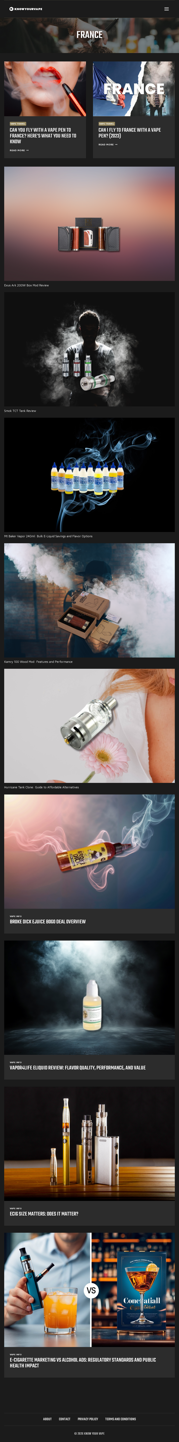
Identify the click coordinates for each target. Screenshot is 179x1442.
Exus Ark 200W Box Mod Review (26, 285)
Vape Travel (18, 124)
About (47, 1419)
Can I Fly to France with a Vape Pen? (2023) (130, 133)
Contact (64, 1419)
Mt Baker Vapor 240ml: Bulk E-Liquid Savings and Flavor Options (48, 536)
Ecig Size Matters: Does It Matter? (44, 1214)
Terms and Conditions (120, 1419)
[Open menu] (166, 8)
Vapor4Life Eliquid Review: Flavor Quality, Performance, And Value (78, 1068)
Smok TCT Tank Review (20, 411)
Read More (19, 150)
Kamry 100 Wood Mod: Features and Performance (38, 661)
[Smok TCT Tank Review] (89, 349)
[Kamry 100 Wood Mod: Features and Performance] (89, 600)
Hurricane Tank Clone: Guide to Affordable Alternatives (41, 787)
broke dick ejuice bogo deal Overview (48, 922)
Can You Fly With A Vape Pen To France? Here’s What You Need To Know (43, 136)
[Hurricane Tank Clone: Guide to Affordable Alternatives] (89, 726)
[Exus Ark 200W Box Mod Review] (89, 224)
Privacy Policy (88, 1419)
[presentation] (45, 88)
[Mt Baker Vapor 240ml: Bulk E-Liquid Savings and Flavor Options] (89, 475)
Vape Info (16, 916)
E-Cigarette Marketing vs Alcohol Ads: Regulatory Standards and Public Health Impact (83, 1363)
